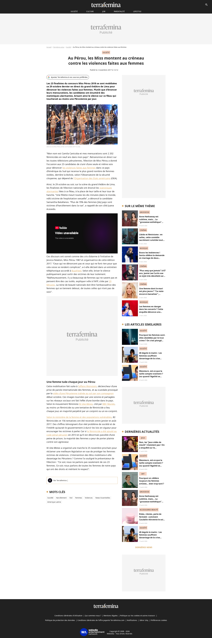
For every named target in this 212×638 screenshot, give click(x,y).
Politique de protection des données (60, 620)
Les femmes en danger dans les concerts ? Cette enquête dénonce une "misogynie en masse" (151, 310)
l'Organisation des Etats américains (91, 178)
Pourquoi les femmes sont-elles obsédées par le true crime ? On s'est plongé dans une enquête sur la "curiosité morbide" (152, 340)
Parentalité (119, 11)
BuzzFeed (76, 270)
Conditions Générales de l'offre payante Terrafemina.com (100, 620)
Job (103, 11)
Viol (70, 498)
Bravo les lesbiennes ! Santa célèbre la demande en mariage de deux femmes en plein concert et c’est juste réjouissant (151, 258)
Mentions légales (111, 615)
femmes (78, 498)
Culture (90, 11)
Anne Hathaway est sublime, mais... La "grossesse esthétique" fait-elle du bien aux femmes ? (150, 222)
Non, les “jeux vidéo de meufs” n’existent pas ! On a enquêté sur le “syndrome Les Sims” (152, 446)
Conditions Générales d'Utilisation (68, 615)
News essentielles (102, 498)
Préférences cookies (159, 620)
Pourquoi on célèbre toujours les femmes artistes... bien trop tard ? (151, 481)
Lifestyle (137, 11)
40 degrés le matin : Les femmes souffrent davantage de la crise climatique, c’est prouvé (150, 357)
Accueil (48, 47)
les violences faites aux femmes (79, 167)
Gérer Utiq (144, 620)
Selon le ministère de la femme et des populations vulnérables (79, 417)
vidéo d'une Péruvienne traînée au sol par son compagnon (83, 393)
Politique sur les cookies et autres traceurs (137, 615)
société (74, 11)
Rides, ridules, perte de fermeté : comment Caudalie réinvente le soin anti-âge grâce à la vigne (152, 518)
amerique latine (54, 502)
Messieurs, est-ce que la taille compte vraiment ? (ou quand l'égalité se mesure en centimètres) (151, 375)
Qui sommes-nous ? (93, 615)
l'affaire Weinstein (87, 386)
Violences (89, 498)
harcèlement (61, 498)
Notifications (132, 620)
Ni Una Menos (86, 404)
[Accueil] (106, 4)
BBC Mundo (108, 404)
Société (68, 47)
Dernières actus (58, 47)
